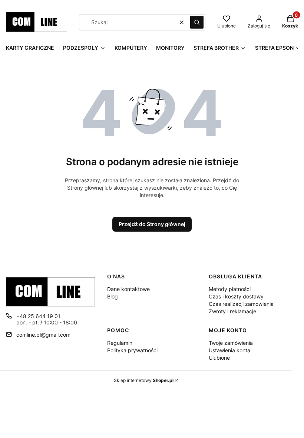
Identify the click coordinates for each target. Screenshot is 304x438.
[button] (197, 22)
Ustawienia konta (229, 350)
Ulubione (219, 357)
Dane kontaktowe (128, 289)
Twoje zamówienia (231, 343)
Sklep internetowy (144, 380)
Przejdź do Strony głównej (152, 224)
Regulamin (119, 343)
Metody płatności (230, 289)
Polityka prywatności (132, 350)
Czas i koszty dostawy (236, 296)
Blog (112, 296)
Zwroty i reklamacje (232, 311)
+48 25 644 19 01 (38, 316)
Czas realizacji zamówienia (241, 304)
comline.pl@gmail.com (43, 334)
